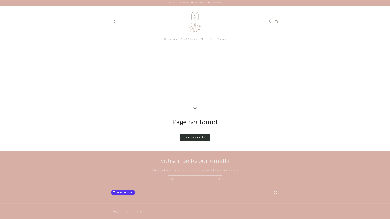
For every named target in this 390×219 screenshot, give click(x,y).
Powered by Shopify (135, 212)
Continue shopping (195, 137)
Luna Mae (122, 212)
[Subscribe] (219, 178)
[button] (114, 21)
